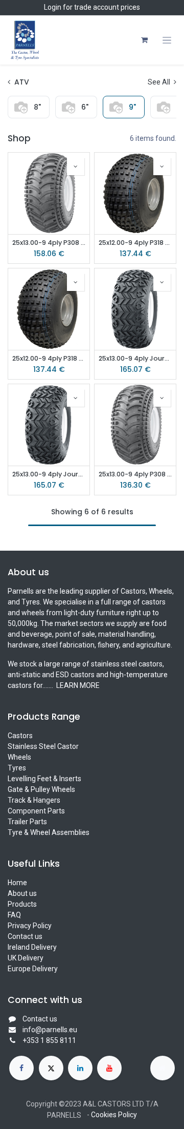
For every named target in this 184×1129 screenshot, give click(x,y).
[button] (75, 166)
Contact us (25, 936)
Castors (20, 735)
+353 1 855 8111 (49, 1040)
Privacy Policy (30, 926)
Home (17, 883)
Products (22, 904)
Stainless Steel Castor (43, 746)
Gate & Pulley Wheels (41, 789)
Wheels (19, 757)
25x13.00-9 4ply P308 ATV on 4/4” (135, 474)
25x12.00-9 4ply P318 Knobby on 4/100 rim (48, 358)
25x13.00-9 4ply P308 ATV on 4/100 (48, 242)
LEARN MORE (77, 685)
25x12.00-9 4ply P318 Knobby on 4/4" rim (135, 242)
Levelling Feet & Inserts (44, 779)
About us (22, 893)
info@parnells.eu (49, 1030)
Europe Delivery (33, 969)
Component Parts (36, 811)
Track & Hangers (34, 800)
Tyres (17, 768)
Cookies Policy (114, 1115)
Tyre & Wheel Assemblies (48, 832)
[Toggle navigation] (166, 40)
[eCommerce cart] (144, 40)
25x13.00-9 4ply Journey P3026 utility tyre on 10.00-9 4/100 (135, 358)
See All (160, 82)
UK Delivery (25, 958)
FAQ (14, 915)
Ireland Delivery (32, 947)
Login (52, 7)
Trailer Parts (27, 822)
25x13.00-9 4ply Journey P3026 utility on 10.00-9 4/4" (48, 474)
